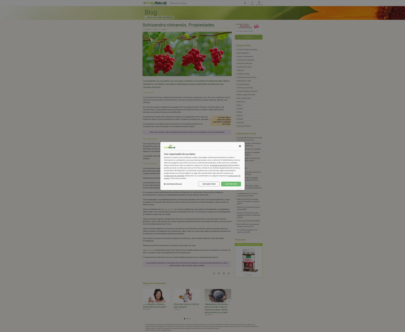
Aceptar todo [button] (231, 184)
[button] (173, 184)
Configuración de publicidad (174, 176)
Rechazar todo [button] (209, 184)
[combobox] (240, 146)
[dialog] (202, 166)
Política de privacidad (178, 178)
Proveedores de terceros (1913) (221, 165)
